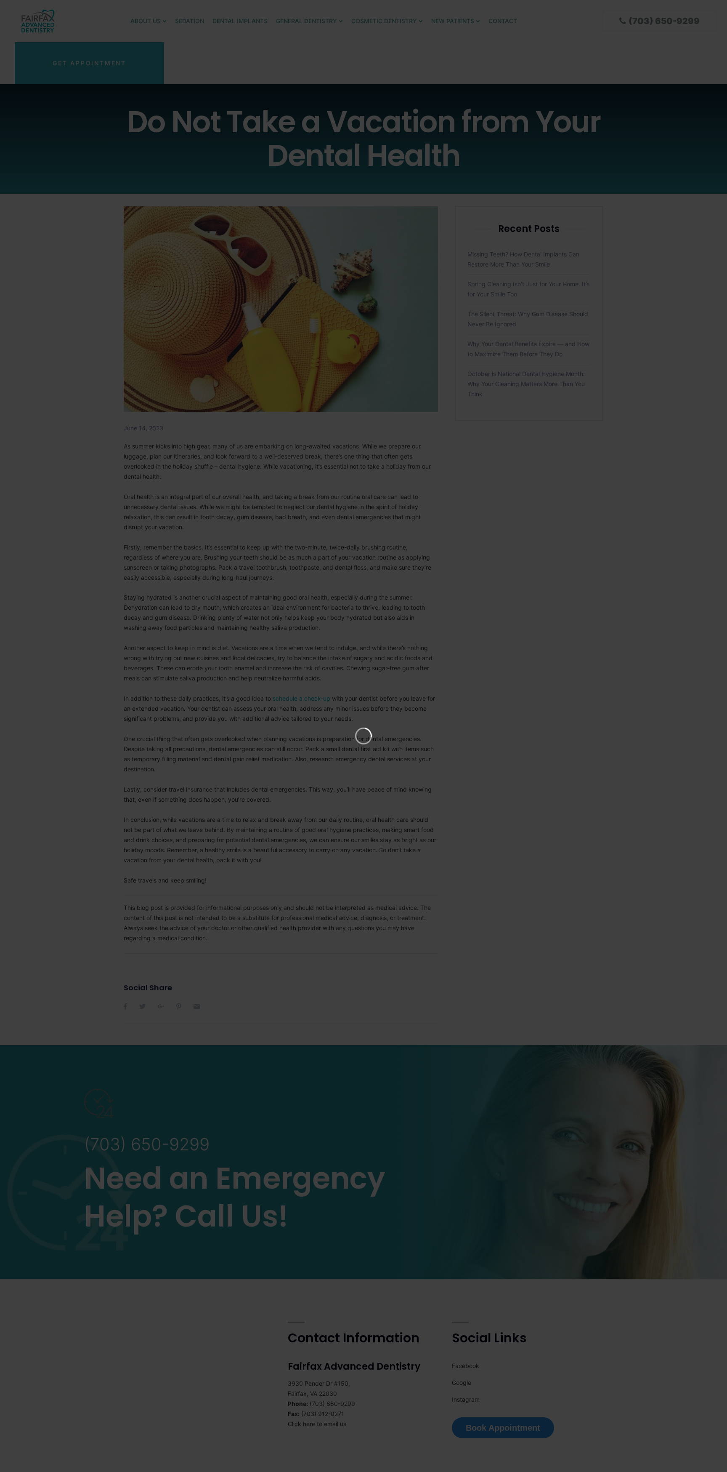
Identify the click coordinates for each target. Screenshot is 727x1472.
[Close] (490, 7)
